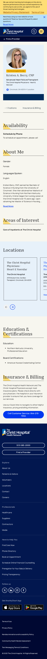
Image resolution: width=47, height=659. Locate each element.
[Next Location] (12, 307)
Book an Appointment (11, 557)
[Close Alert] (44, 17)
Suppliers (6, 518)
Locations (6, 485)
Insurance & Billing (32, 108)
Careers (6, 497)
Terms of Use (38, 12)
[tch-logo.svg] (14, 31)
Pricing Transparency (11, 574)
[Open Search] (34, 31)
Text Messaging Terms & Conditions (15, 647)
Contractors (7, 524)
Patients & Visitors (10, 474)
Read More (8, 24)
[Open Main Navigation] (41, 31)
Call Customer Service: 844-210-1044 (23, 414)
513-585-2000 (23, 445)
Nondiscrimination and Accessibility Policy (18, 634)
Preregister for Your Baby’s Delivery (17, 568)
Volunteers (6, 480)
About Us (6, 468)
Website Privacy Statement (16, 12)
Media (4, 530)
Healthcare (7, 512)
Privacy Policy (7, 628)
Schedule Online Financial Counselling (18, 562)
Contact (5, 491)
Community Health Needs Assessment (16, 641)
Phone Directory (9, 551)
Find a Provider (13, 39)
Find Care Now (8, 545)
